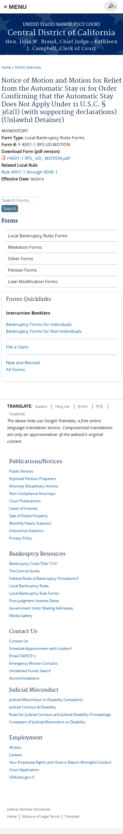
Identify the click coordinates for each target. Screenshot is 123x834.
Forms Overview (28, 67)
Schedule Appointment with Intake (40, 648)
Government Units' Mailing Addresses (41, 608)
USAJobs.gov (21, 777)
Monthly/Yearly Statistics (30, 523)
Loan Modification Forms (32, 281)
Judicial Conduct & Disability (32, 707)
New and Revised (23, 362)
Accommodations (24, 678)
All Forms (15, 369)
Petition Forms (22, 270)
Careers (15, 755)
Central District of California (61, 33)
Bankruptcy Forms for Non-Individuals (44, 331)
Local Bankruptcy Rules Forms (38, 235)
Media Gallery (20, 615)
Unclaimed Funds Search (30, 670)
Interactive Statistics (26, 530)
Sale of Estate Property (28, 515)
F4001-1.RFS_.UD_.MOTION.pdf (38, 158)
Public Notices (21, 471)
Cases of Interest (23, 508)
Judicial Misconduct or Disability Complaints (46, 699)
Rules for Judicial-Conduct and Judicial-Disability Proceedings (60, 714)
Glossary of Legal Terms (40, 816)
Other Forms (20, 258)
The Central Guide (24, 571)
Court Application (24, 769)
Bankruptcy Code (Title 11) (33, 563)
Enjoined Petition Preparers (32, 478)
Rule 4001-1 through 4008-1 (29, 172)
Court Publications (25, 501)
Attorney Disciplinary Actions (33, 486)
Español (41, 406)
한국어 (83, 406)
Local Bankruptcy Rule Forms (34, 593)
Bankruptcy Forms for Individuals (39, 324)
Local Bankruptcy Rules (29, 586)
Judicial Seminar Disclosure (28, 809)
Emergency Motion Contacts (33, 663)
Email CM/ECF (22, 656)
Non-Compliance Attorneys (32, 493)
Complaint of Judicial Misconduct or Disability (47, 722)
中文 (99, 406)
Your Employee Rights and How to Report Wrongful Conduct (60, 762)
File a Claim (17, 347)
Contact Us (18, 641)
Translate (71, 816)
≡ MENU (15, 6)
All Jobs (15, 747)
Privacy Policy (20, 538)
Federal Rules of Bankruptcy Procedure (44, 578)
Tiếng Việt (62, 406)
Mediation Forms (25, 247)
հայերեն (17, 413)
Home (6, 67)
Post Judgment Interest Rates (34, 600)
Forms (9, 221)
